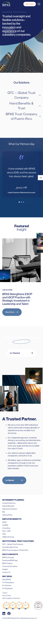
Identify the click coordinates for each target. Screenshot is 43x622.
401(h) (4, 522)
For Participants (8, 582)
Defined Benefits (8, 506)
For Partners (6, 585)
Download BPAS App (10, 560)
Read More (10, 312)
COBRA (5, 525)
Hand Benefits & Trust (10, 547)
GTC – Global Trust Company (12, 544)
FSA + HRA (6, 531)
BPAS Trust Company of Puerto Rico (15, 550)
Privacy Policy (6, 595)
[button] (40, 177)
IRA (3, 512)
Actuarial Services (8, 503)
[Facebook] (9, 613)
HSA (4, 534)
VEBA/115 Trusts (8, 537)
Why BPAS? (6, 580)
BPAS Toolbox (7, 563)
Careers (4, 593)
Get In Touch (30, 4)
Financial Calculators (10, 566)
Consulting (6, 528)
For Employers (7, 588)
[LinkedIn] (3, 613)
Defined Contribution (9, 509)
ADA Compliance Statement (11, 598)
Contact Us (6, 572)
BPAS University (8, 557)
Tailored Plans (7, 515)
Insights (5, 569)
